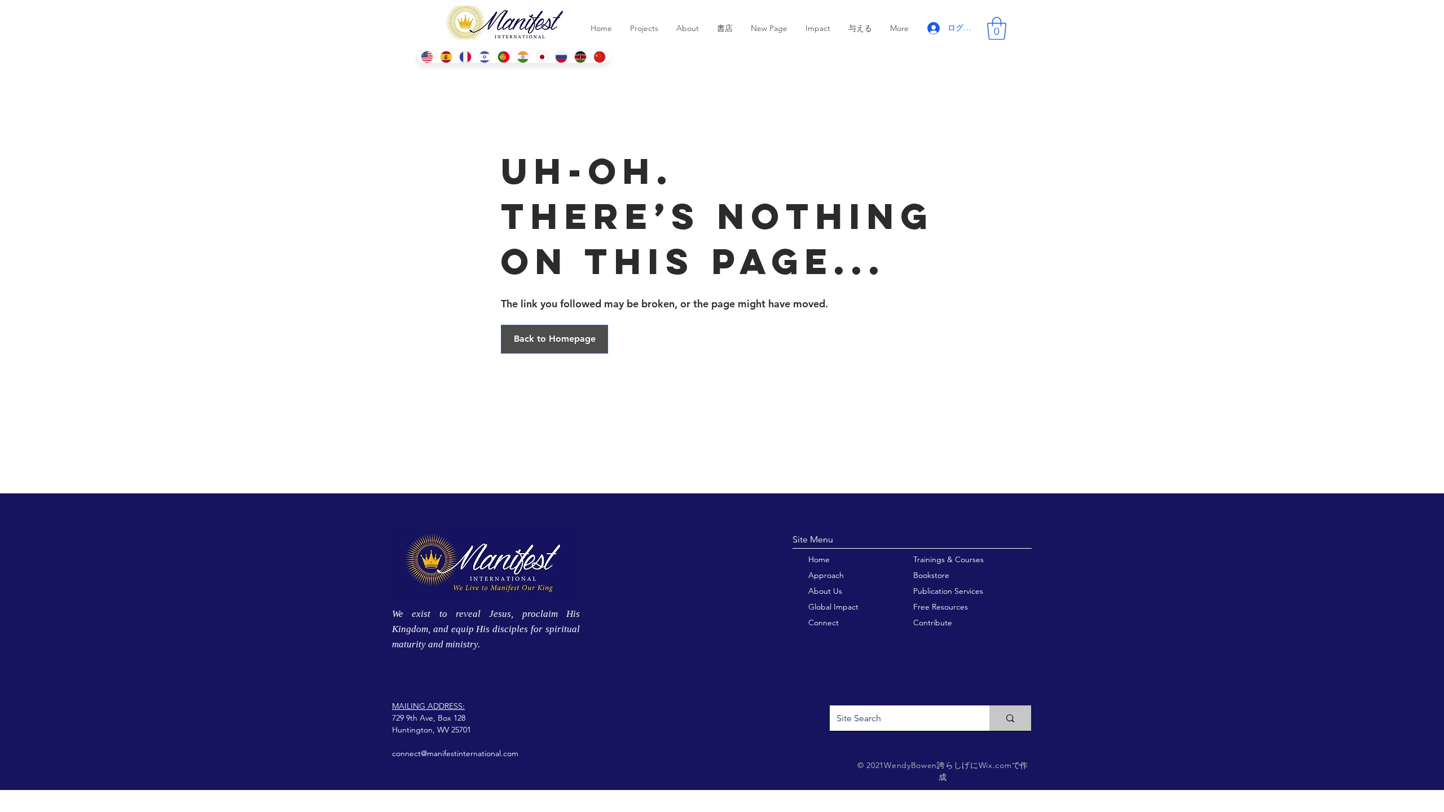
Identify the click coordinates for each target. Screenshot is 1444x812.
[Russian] (561, 56)
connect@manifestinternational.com (455, 753)
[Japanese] (542, 56)
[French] (464, 56)
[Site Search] (1010, 718)
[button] (996, 28)
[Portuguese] (503, 56)
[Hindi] (522, 56)
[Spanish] (445, 56)
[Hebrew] (484, 56)
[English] (426, 56)
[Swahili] (580, 56)
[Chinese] (599, 56)
